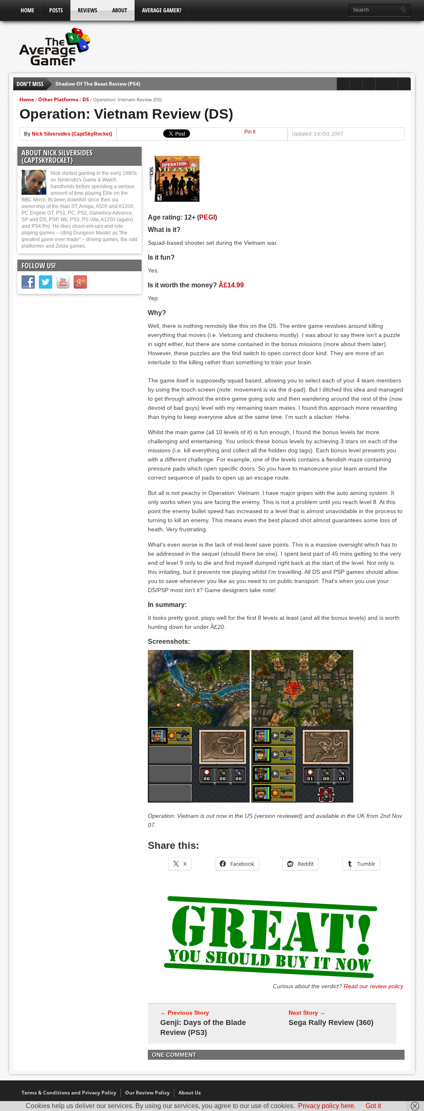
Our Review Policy (147, 1092)
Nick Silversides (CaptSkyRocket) (72, 134)
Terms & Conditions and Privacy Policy (69, 1092)
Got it (373, 1105)
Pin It (249, 132)
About (119, 10)
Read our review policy (373, 986)
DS (85, 99)
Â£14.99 (231, 285)
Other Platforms (58, 99)
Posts (56, 10)
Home (27, 10)
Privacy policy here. (327, 1105)
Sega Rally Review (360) (331, 1022)
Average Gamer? (161, 10)
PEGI (207, 217)
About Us (189, 1092)
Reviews (87, 10)
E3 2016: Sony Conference (86, 87)
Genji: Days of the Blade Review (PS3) (203, 1027)
